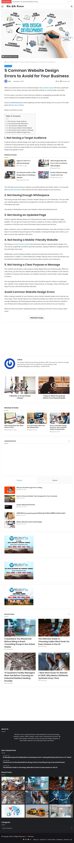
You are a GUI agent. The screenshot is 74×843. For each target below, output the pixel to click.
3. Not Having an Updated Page (17, 125)
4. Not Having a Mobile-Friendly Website (19, 128)
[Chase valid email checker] (9, 507)
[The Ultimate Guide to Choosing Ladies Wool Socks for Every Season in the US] (54, 627)
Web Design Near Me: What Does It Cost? (13, 426)
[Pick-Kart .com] (15, 6)
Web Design (14, 62)
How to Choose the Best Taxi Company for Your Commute (36, 496)
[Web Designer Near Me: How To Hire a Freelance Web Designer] (43, 163)
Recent (55, 480)
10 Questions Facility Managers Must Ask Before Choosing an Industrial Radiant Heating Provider (19, 676)
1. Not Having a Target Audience (17, 121)
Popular (19, 480)
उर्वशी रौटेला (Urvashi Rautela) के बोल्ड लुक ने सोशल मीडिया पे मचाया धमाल (40, 513)
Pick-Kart (31, 836)
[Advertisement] (37, 338)
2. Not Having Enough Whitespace (17, 123)
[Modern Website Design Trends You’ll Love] (43, 174)
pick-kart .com (68, 839)
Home (8, 62)
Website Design (37, 318)
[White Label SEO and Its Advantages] (9, 524)
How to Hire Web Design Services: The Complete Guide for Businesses (58, 427)
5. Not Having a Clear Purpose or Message (20, 130)
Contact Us (43, 839)
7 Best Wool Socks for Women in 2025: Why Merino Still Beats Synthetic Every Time (53, 675)
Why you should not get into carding (29, 487)
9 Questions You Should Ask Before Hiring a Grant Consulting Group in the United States (39, 1)
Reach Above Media (17, 105)
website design (48, 88)
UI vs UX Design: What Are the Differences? (36, 426)
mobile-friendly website (21, 244)
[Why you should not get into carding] (9, 490)
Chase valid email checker (25, 505)
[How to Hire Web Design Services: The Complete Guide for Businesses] (60, 418)
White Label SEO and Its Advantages (29, 522)
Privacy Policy (52, 839)
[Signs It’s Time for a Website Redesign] (10, 163)
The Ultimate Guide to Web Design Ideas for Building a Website (26, 175)
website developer (14, 190)
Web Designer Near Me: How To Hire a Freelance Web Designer (58, 163)
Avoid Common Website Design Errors (18, 132)
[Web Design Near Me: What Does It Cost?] (14, 418)
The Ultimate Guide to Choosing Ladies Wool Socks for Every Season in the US (53, 641)
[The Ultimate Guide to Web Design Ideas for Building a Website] (10, 174)
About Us (36, 839)
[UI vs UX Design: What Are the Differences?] (37, 418)
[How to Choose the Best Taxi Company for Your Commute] (9, 498)
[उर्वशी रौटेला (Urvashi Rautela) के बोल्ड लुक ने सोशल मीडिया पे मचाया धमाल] (9, 516)
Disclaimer (60, 839)
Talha (9, 81)
